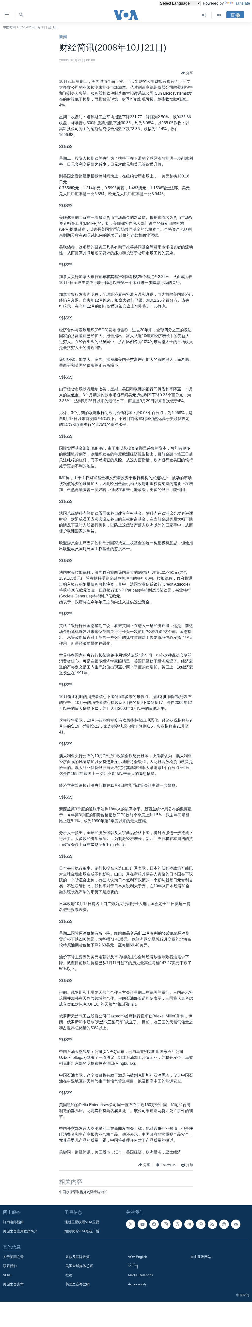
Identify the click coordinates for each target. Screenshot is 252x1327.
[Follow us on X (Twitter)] (130, 1224)
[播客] (224, 1224)
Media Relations (140, 1275)
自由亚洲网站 (200, 1257)
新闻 (63, 37)
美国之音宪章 (13, 1284)
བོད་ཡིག (133, 1266)
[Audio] (204, 15)
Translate (242, 3)
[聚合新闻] (212, 1224)
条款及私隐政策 (77, 1257)
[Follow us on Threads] (177, 1224)
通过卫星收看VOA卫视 (81, 1222)
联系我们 (10, 1266)
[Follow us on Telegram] (189, 1224)
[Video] (219, 15)
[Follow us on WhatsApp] (200, 1224)
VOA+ (7, 1275)
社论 (68, 1275)
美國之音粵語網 (77, 1284)
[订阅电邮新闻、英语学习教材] (235, 1224)
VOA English (137, 1257)
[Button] (187, 73)
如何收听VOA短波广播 (81, 1231)
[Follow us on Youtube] (142, 1224)
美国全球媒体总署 (79, 1266)
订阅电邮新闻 (13, 1222)
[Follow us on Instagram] (165, 1224)
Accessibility (137, 1284)
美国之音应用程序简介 (20, 1231)
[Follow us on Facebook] (154, 1224)
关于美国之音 (13, 1257)
